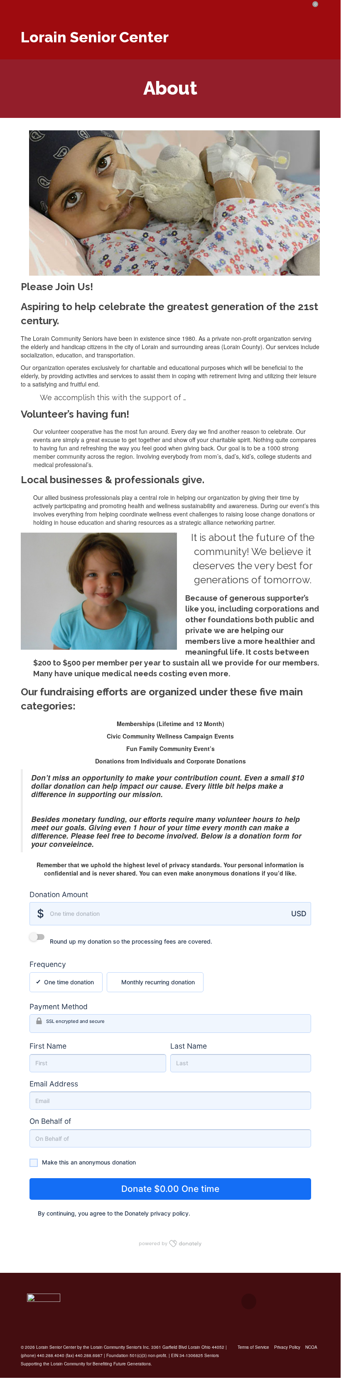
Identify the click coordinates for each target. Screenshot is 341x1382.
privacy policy (169, 1213)
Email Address (53, 1083)
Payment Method (58, 1006)
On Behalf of (50, 1121)
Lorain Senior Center (95, 37)
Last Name (188, 1046)
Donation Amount (58, 894)
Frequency (47, 964)
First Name (47, 1046)
